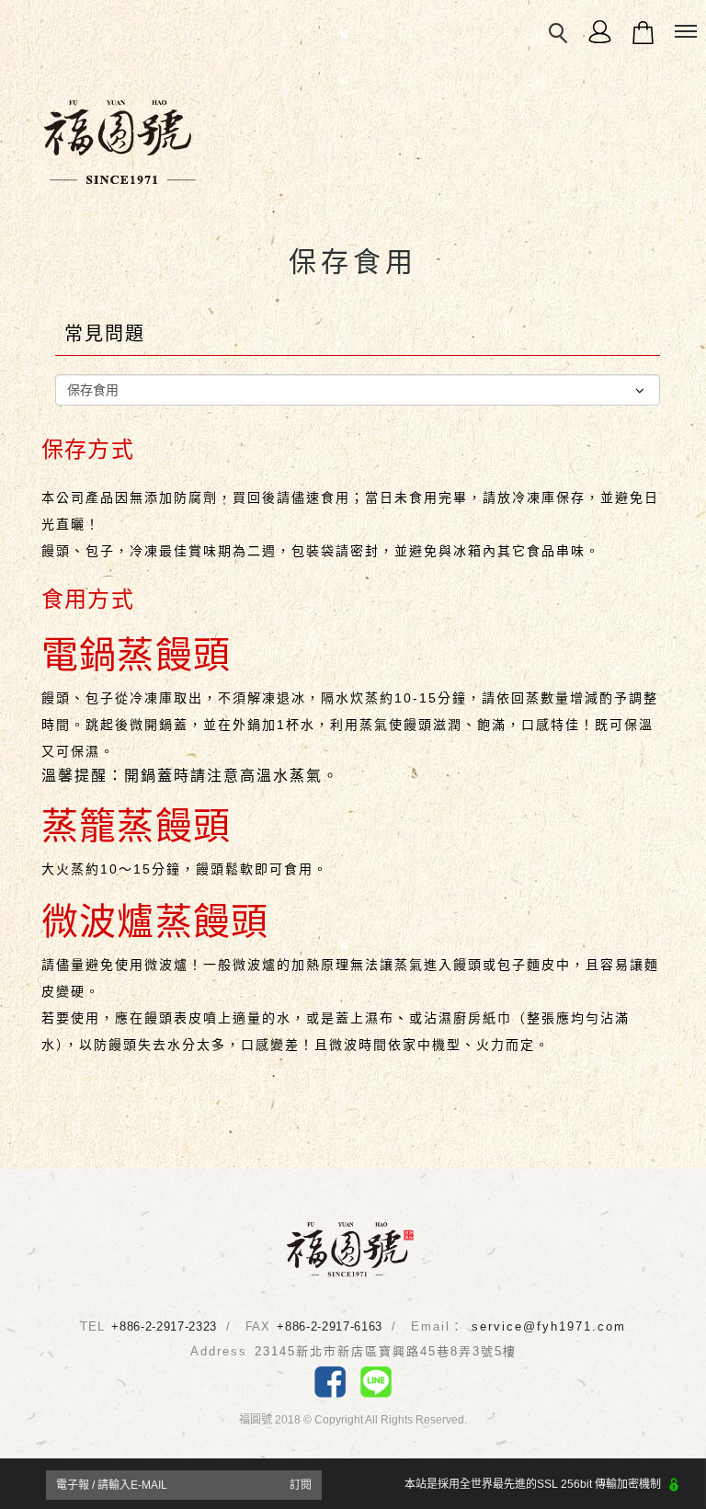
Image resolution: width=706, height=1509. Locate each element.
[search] (559, 34)
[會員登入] (599, 31)
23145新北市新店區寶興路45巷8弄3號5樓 (386, 1351)
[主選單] (686, 32)
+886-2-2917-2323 (163, 1326)
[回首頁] (351, 1248)
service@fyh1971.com (549, 1326)
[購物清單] (643, 31)
